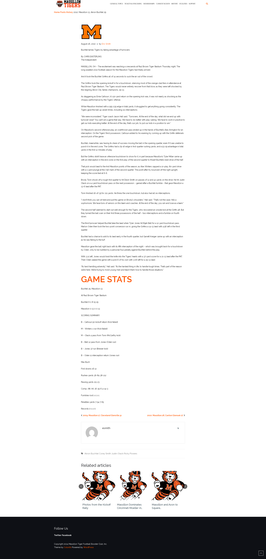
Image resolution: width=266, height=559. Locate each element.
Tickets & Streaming (133, 4)
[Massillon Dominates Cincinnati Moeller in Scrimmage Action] (98, 485)
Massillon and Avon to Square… (130, 506)
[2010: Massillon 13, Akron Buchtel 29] (91, 32)
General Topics (116, 4)
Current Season (163, 4)
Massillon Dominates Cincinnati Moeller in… (95, 506)
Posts (63, 12)
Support (192, 4)
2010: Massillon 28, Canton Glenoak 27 (165, 415)
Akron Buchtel (92, 453)
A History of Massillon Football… (165, 506)
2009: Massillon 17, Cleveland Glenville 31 (102, 415)
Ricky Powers (130, 453)
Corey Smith (105, 453)
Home (57, 12)
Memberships (148, 4)
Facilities (183, 4)
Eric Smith (106, 44)
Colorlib (67, 547)
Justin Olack (117, 453)
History (174, 4)
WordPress (88, 547)
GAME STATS (106, 279)
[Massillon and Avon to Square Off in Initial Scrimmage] (133, 485)
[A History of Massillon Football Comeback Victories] (168, 485)
